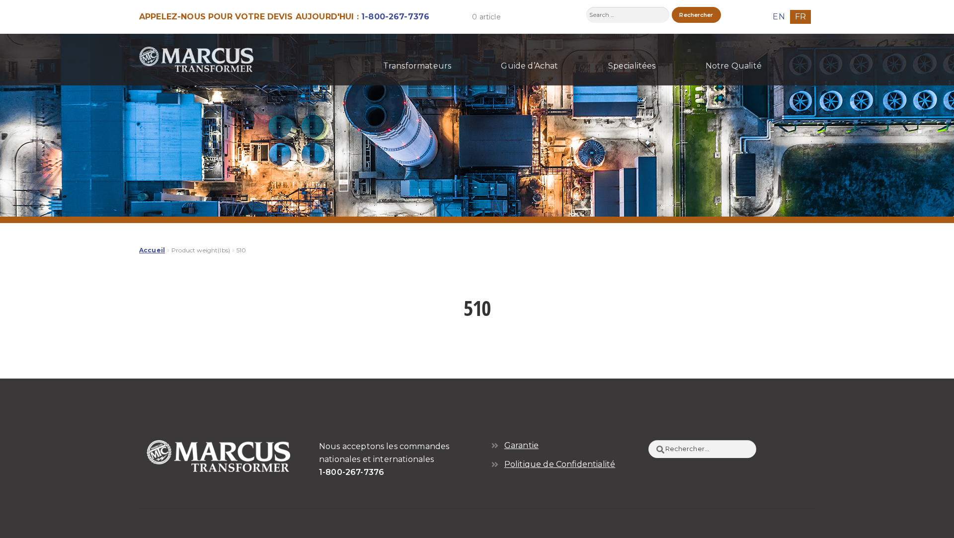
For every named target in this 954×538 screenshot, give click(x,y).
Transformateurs (417, 66)
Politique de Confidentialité (559, 464)
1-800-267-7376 (395, 16)
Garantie (521, 445)
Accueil (152, 250)
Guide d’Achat (529, 66)
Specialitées (632, 66)
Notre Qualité (734, 66)
